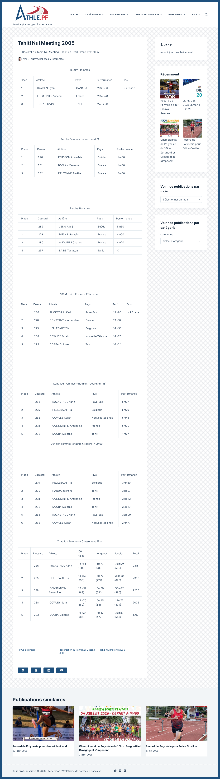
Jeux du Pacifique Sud (147, 14)
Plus (194, 14)
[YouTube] (125, 771)
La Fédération (93, 14)
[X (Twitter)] (36, 670)
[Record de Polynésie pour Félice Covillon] (192, 128)
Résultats (58, 59)
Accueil (74, 14)
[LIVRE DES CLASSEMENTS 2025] (192, 88)
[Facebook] (23, 670)
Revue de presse (26, 649)
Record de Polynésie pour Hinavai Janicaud (40, 746)
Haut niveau (175, 14)
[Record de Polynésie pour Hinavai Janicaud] (169, 88)
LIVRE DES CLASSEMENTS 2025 (191, 105)
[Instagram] (120, 771)
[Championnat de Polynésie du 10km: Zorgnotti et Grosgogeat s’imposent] (169, 128)
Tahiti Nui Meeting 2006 (112, 649)
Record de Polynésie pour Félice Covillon (192, 144)
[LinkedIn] (48, 670)
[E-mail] (61, 670)
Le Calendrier (117, 14)
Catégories (166, 234)
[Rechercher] (206, 14)
